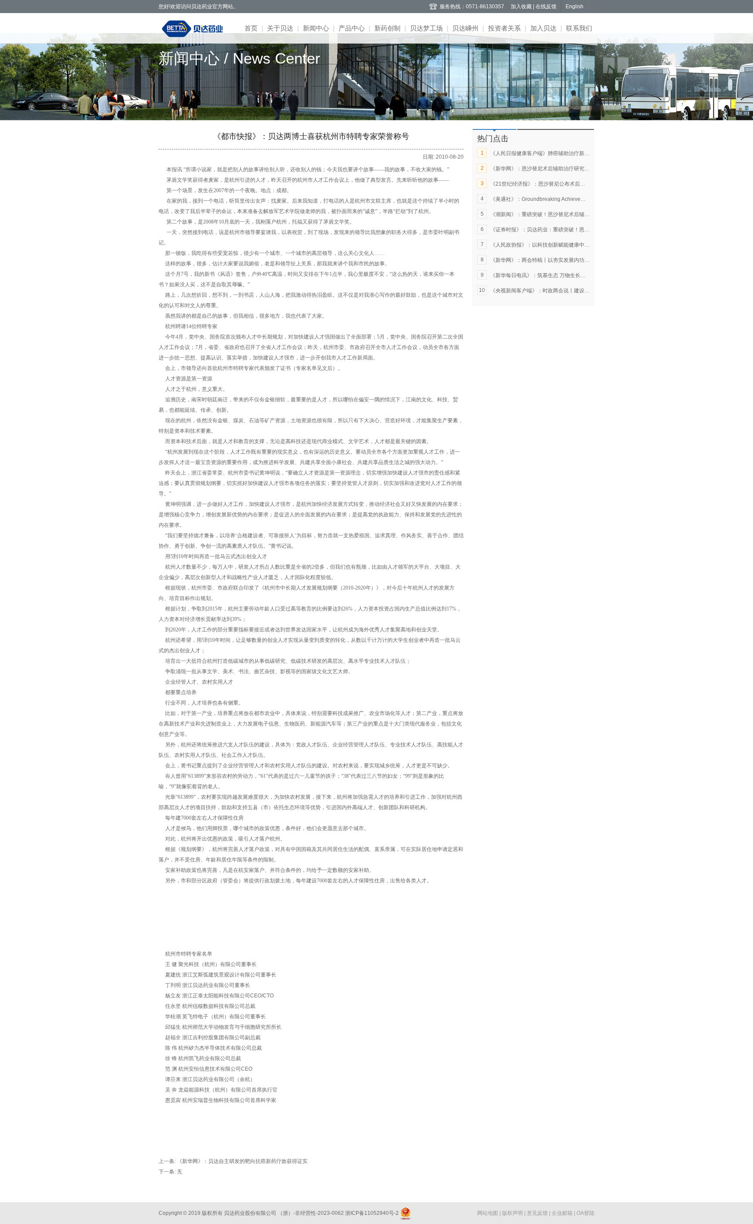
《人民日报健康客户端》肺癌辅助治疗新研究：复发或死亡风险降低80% (574, 153)
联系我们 (579, 28)
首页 (251, 28)
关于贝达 (280, 28)
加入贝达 (543, 28)
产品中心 (352, 28)
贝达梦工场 (426, 28)
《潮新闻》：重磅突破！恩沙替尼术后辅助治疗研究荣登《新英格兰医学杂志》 (581, 214)
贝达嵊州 (465, 28)
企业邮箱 (563, 1213)
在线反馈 (546, 6)
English (574, 6)
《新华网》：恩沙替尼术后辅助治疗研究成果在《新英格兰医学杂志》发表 (576, 169)
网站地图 (488, 1213)
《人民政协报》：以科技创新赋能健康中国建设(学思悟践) (557, 245)
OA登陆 (585, 1213)
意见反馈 (538, 1213)
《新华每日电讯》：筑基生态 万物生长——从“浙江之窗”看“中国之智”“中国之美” (582, 275)
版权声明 (513, 1213)
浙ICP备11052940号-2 (372, 1213)
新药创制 (387, 28)
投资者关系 (504, 28)
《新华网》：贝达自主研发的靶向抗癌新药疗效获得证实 (242, 1161)
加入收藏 (522, 6)
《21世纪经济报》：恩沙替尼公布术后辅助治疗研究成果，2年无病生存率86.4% (583, 184)
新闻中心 (316, 28)
